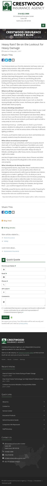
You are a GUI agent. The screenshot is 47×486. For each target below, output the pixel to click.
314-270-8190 (9, 455)
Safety (6, 241)
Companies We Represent (11, 425)
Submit (5, 317)
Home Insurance (9, 238)
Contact (15, 359)
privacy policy (23, 323)
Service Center (7, 411)
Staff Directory (7, 429)
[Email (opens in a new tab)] (13, 60)
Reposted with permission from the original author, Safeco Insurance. (24, 197)
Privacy (30, 481)
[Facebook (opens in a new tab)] (3, 60)
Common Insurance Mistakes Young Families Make (19, 386)
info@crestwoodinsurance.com (15, 458)
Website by (6, 483)
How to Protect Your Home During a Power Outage (19, 374)
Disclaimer (37, 481)
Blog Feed (7, 221)
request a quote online (26, 353)
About (9, 359)
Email (4, 273)
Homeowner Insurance (11, 251)
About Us (6, 402)
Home (3, 359)
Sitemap (22, 359)
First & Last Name (9, 266)
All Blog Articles (9, 228)
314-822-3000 (9, 452)
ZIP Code (6, 289)
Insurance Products (9, 415)
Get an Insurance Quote (10, 420)
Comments (6, 296)
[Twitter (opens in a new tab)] (6, 60)
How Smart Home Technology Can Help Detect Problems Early (23, 380)
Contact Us (6, 406)
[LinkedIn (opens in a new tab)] (9, 60)
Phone (5, 281)
